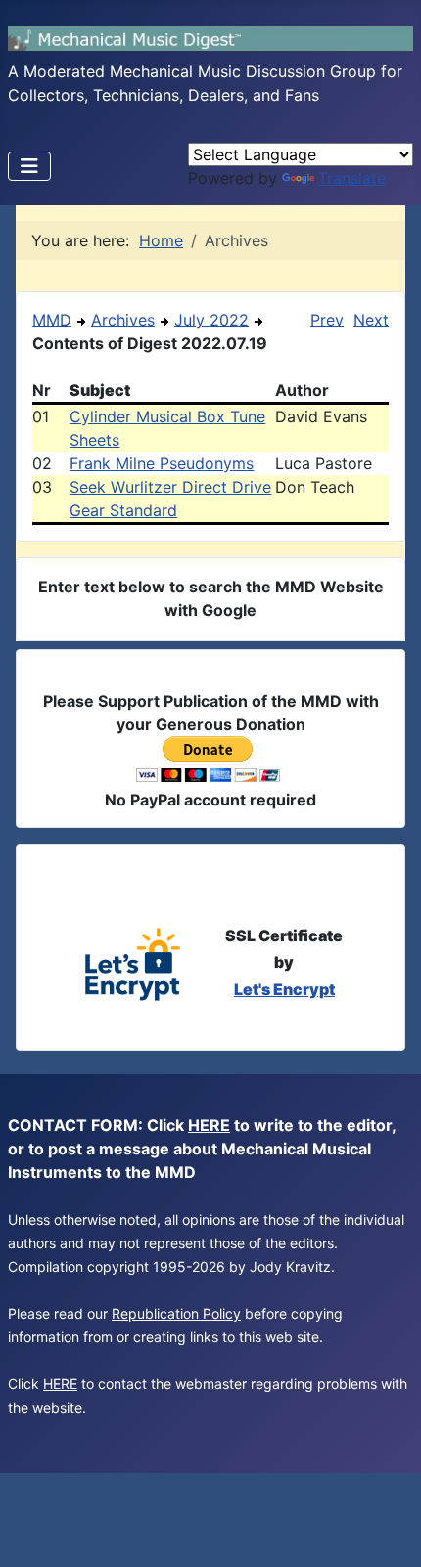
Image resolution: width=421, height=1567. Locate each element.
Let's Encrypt (284, 989)
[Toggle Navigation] (29, 166)
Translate (352, 178)
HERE (209, 1125)
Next (371, 319)
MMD (51, 319)
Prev (327, 319)
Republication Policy (176, 1313)
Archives (123, 319)
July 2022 (211, 319)
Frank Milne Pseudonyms (162, 463)
